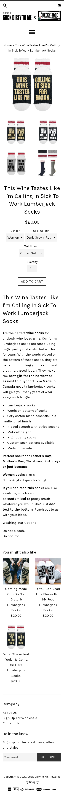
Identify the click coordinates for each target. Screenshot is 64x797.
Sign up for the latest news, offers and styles (29, 744)
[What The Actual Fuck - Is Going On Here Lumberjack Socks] (16, 637)
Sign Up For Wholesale (20, 718)
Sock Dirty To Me (38, 776)
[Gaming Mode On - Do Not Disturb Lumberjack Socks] (16, 571)
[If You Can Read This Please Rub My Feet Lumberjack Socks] (48, 571)
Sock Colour (41, 230)
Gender (15, 230)
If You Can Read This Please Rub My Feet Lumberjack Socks (48, 599)
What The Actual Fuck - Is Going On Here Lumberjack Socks (16, 665)
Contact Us (11, 723)
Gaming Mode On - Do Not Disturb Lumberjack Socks (16, 599)
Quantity (32, 262)
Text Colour (31, 246)
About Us (10, 713)
